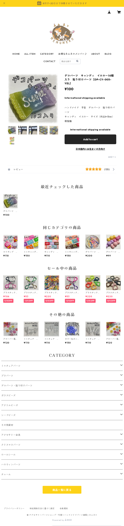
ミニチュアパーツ (10, 365)
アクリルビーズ (9, 405)
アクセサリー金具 (10, 434)
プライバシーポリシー (14, 508)
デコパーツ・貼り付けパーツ (16, 385)
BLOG (108, 53)
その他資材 (7, 425)
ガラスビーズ (8, 395)
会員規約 (64, 508)
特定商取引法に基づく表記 (42, 508)
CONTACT (49, 61)
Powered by (58, 520)
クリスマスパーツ (10, 444)
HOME (16, 53)
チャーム (6, 474)
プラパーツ (7, 375)
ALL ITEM (30, 53)
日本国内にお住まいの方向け (90, 149)
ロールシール (8, 454)
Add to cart (90, 139)
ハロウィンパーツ (10, 464)
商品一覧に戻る (62, 490)
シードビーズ (8, 415)
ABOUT (95, 53)
